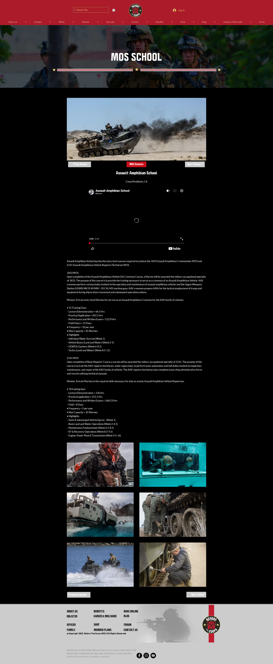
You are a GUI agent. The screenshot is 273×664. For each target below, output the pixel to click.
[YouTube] (153, 655)
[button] (113, 9)
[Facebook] (139, 655)
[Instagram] (146, 655)
